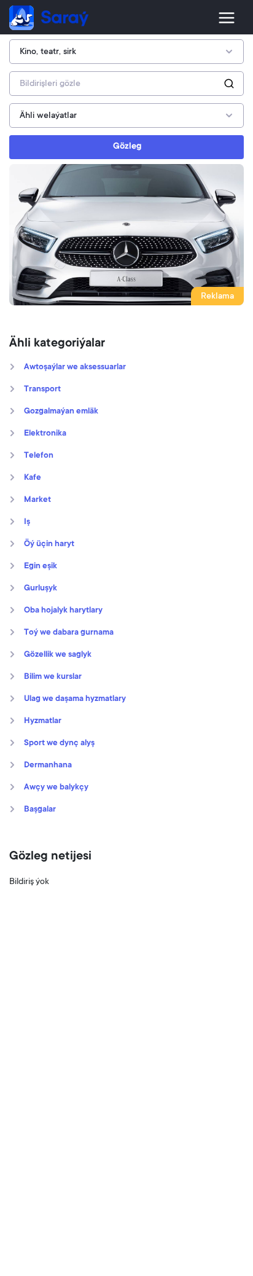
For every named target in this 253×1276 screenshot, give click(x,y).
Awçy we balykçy (56, 788)
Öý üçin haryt (49, 544)
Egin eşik (40, 566)
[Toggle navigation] (226, 18)
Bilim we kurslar (53, 677)
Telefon (38, 456)
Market (37, 500)
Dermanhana (48, 765)
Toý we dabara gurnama (69, 633)
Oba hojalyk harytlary (63, 611)
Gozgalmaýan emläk (61, 412)
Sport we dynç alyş (59, 743)
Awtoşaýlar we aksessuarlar (75, 367)
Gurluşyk (40, 588)
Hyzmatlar (42, 721)
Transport (42, 389)
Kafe (32, 478)
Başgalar (40, 810)
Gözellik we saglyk (57, 655)
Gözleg (127, 147)
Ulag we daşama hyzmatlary (75, 699)
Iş (27, 522)
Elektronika (45, 434)
